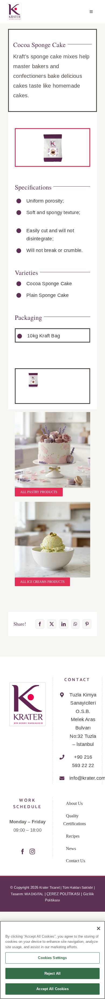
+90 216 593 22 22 (83, 761)
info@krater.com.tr (83, 778)
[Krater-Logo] (14, 5)
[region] (52, 960)
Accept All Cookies (52, 989)
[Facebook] (22, 851)
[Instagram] (32, 851)
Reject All (52, 973)
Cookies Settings (52, 958)
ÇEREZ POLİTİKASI (63, 894)
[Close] (98, 928)
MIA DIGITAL (33, 894)
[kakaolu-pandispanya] (33, 373)
